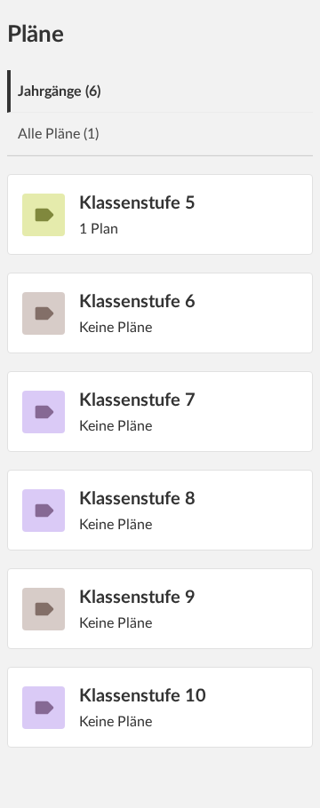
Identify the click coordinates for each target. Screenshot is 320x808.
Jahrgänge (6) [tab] (59, 91)
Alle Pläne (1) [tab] (58, 134)
